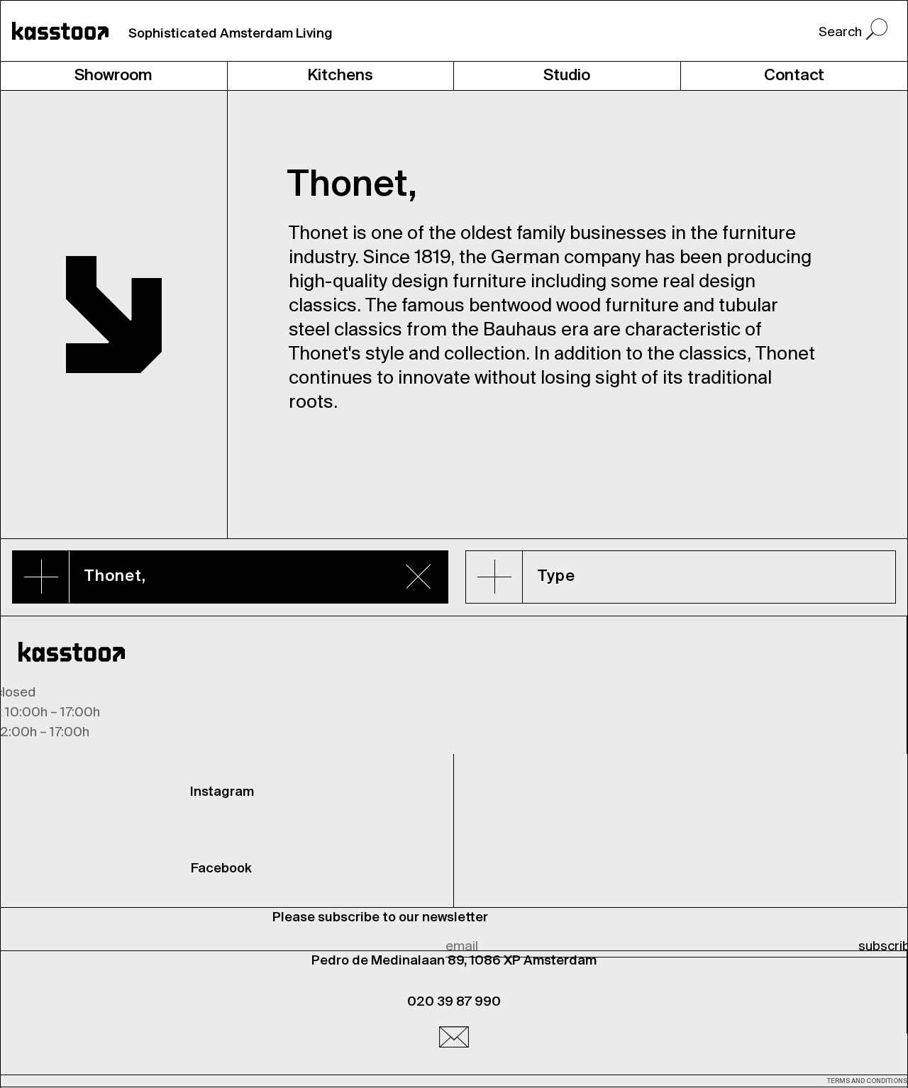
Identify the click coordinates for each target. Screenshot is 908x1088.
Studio (566, 75)
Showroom (113, 75)
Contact (794, 75)
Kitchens (340, 75)
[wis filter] (419, 576)
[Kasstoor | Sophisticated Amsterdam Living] (60, 30)
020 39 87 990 (454, 1002)
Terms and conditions (867, 1081)
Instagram (222, 792)
